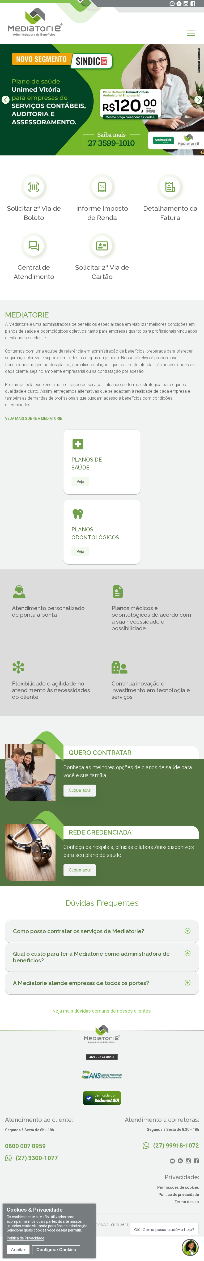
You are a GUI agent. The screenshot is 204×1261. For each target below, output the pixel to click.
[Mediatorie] (35, 22)
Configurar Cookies (56, 1249)
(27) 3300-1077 (37, 1158)
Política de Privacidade (25, 1238)
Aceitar (18, 1249)
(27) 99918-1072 (176, 1145)
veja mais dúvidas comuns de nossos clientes (102, 1011)
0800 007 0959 (25, 1146)
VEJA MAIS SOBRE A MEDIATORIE (33, 418)
